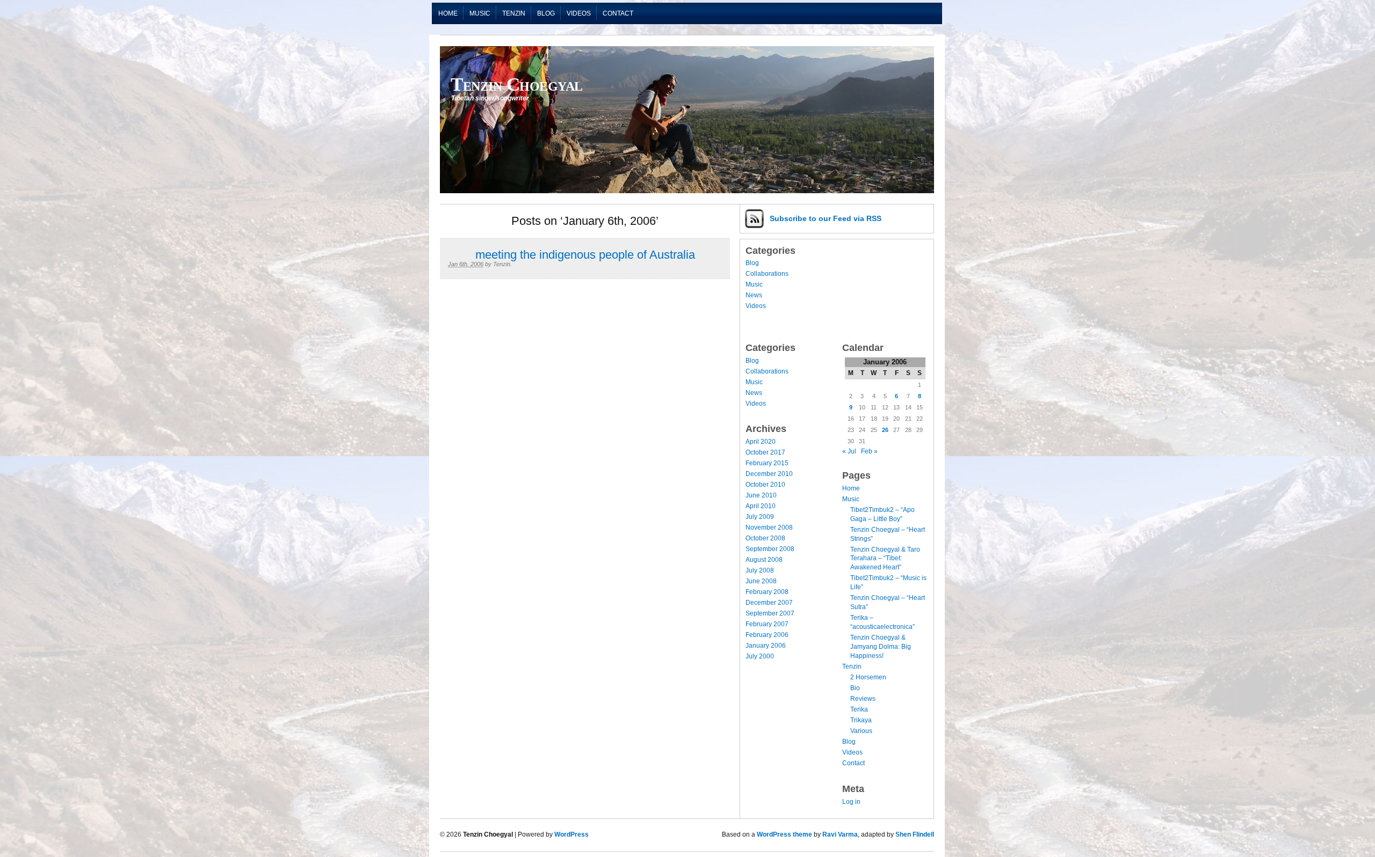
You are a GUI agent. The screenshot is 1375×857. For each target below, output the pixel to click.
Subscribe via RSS (825, 218)
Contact (618, 13)
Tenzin (513, 13)
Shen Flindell (914, 834)
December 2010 (769, 474)
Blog (546, 13)
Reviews (862, 698)
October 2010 (765, 484)
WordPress (571, 834)
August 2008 (764, 559)
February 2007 (767, 624)
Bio (855, 688)
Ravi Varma (840, 834)
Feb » (869, 451)
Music (479, 13)
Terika (859, 709)
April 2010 (761, 506)
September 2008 (770, 549)
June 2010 (761, 495)
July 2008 (760, 570)
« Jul (849, 451)
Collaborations (767, 273)
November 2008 (769, 527)
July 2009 (760, 517)
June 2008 (761, 581)
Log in (851, 801)
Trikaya (861, 720)
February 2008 (767, 592)
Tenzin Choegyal (517, 84)
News (754, 295)
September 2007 (770, 613)
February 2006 (767, 635)
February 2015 (767, 463)
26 (885, 430)
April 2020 (761, 441)
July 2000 (760, 656)
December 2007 (769, 602)
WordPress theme (784, 834)
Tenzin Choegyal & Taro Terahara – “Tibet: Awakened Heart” (885, 559)
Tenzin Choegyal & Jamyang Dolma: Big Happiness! (880, 647)
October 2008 (765, 538)
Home (448, 13)
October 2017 (765, 452)
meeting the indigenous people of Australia (585, 254)
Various (861, 731)
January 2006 (766, 645)
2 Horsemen (868, 677)
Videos (579, 13)
